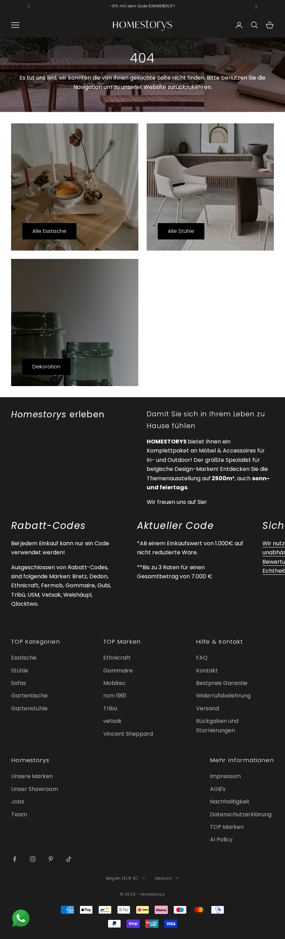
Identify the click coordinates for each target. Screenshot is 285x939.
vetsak (112, 721)
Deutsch (163, 878)
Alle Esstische (49, 231)
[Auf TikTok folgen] (68, 859)
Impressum (225, 776)
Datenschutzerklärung (240, 814)
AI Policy (221, 839)
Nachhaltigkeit (230, 802)
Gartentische (29, 696)
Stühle (19, 671)
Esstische (23, 658)
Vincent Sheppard (128, 734)
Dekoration (46, 366)
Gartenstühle (29, 708)
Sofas (18, 683)
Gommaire (118, 671)
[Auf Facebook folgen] (14, 859)
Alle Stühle (181, 231)
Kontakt (207, 671)
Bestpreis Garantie (221, 683)
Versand (207, 708)
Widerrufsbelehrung (223, 696)
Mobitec (114, 683)
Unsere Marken (32, 776)
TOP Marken (227, 827)
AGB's (218, 789)
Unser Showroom (34, 789)
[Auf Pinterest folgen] (50, 859)
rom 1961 (114, 696)
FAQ (201, 658)
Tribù (110, 708)
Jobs (17, 802)
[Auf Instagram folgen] (32, 859)
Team (19, 814)
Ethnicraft (117, 658)
